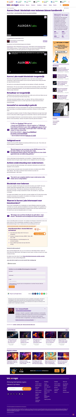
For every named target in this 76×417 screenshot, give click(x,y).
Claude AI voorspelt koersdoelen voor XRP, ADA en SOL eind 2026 (25, 362)
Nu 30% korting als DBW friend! (39, 233)
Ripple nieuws (38, 392)
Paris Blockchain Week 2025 (29, 324)
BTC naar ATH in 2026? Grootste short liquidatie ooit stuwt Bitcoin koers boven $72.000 (25, 342)
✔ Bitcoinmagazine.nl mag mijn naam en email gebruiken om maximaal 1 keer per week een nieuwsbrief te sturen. (26, 284)
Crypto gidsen (57, 385)
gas (22, 114)
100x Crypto (66, 5)
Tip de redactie (56, 121)
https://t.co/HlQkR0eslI (29, 132)
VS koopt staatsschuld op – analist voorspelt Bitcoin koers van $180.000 (62, 83)
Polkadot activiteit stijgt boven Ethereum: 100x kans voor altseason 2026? (62, 76)
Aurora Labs (25, 46)
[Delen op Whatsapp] (44, 294)
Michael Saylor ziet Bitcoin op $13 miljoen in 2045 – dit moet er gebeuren (12, 362)
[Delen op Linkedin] (37, 294)
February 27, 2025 (31, 135)
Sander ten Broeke (60, 85)
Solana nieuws (38, 390)
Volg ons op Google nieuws (15, 293)
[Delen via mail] (46, 294)
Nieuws (37, 381)
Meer (67, 329)
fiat (45, 128)
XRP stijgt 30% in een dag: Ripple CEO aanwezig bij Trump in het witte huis (62, 97)
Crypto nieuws (38, 383)
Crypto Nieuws (12, 8)
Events (54, 5)
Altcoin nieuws (28, 353)
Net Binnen (22, 5)
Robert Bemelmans (60, 78)
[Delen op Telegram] (40, 294)
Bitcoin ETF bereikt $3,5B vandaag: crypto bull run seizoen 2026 (62, 90)
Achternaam (11, 275)
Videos (50, 5)
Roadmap (20, 123)
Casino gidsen (57, 383)
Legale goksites (47, 399)
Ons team (65, 387)
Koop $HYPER (61, 51)
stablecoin (34, 127)
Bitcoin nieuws (15, 353)
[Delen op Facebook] (33, 294)
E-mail (10, 279)
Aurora (14, 324)
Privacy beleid (66, 392)
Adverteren (55, 122)
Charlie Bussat (10, 46)
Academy (39, 5)
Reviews (56, 387)
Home (8, 8)
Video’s (55, 392)
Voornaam (11, 271)
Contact (54, 124)
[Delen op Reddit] (42, 294)
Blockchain (40, 46)
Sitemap (64, 390)
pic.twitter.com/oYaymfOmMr (19, 133)
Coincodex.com (24, 406)
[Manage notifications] (73, 414)
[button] (60, 5)
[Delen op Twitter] (35, 294)
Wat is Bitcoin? (47, 387)
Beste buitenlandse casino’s (46, 396)
